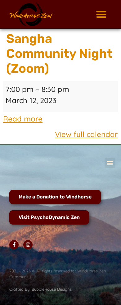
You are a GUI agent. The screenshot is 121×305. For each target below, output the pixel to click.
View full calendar (86, 134)
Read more (23, 118)
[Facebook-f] (14, 244)
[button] (101, 14)
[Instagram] (28, 244)
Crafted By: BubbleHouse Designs (40, 289)
